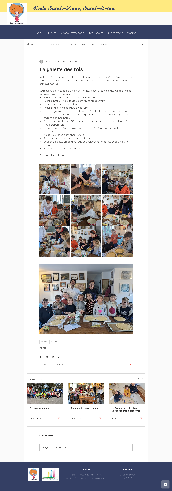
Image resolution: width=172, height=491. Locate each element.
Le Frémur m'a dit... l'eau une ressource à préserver (126, 409)
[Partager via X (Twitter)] (47, 357)
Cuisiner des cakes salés (84, 408)
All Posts (30, 44)
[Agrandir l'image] (54, 179)
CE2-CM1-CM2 (71, 44)
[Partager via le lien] (59, 357)
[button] (142, 44)
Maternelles (55, 44)
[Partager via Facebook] (40, 357)
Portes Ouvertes (99, 44)
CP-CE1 (42, 44)
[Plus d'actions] (131, 61)
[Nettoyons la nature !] (45, 393)
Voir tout (141, 378)
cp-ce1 (44, 341)
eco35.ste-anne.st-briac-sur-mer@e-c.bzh (89, 478)
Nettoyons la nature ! (41, 408)
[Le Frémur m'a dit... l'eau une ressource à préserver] (127, 393)
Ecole (84, 44)
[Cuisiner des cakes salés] (86, 393)
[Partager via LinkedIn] (53, 357)
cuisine (54, 341)
